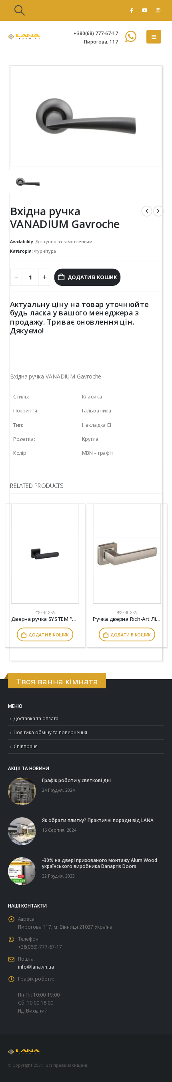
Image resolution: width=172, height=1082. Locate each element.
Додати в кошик (92, 277)
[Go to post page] (22, 790)
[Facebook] (131, 10)
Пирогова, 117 (101, 41)
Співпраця (26, 746)
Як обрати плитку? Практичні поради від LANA (98, 820)
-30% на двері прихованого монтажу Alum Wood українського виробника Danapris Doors (99, 863)
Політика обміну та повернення (50, 732)
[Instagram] (158, 10)
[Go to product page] (45, 554)
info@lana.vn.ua (36, 966)
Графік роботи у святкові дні (76, 780)
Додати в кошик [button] (48, 634)
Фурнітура (45, 251)
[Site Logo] (24, 37)
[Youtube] (144, 10)
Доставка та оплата (36, 718)
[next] (158, 210)
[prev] (146, 210)
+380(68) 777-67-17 (96, 33)
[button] (19, 10)
